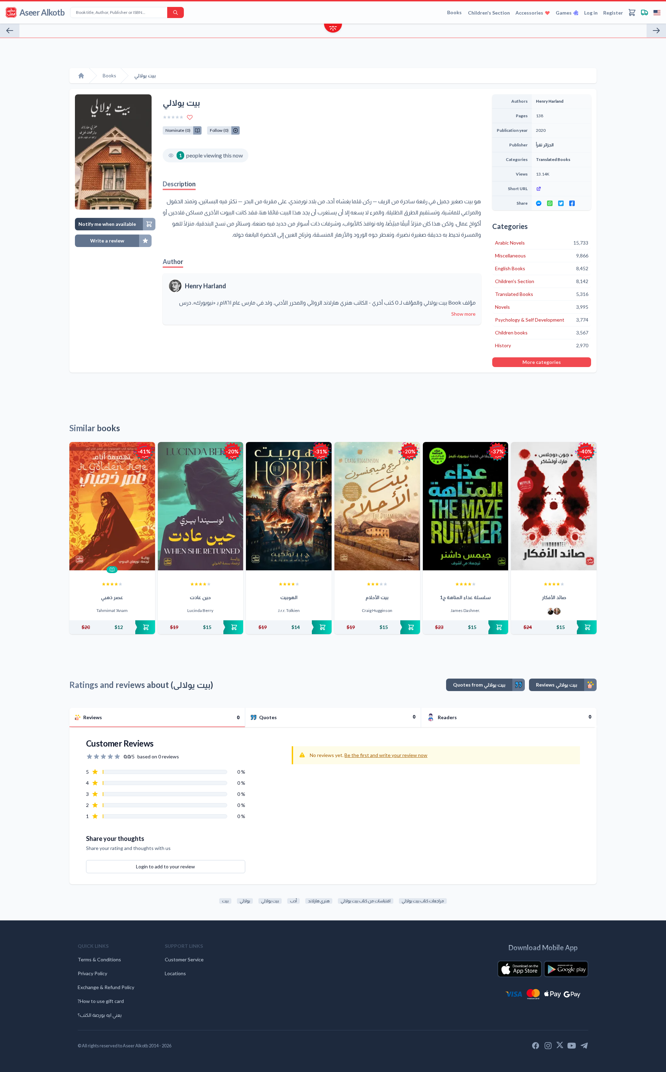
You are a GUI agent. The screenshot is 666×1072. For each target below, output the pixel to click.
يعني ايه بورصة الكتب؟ (100, 1015)
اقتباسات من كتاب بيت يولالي (366, 900)
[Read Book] (112, 569)
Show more (463, 314)
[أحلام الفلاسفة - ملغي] (9, 30)
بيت (225, 900)
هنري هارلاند (319, 900)
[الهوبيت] (289, 506)
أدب (293, 900)
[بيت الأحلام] (377, 506)
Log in (591, 13)
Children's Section (489, 13)
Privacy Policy (92, 973)
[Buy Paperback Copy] (112, 627)
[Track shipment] (644, 12)
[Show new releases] (333, 29)
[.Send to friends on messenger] (538, 203)
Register (613, 13)
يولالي (245, 900)
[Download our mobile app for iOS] (519, 969)
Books (454, 12)
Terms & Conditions (99, 959)
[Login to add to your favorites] (189, 117)
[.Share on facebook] (572, 203)
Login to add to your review (165, 866)
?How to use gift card (101, 1001)
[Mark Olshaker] (557, 611)
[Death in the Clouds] (656, 30)
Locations (175, 973)
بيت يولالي (270, 900)
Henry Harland (205, 286)
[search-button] (175, 12)
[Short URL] (561, 189)
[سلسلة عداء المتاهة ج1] (466, 506)
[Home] (81, 75)
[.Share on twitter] (561, 203)
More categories (541, 362)
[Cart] (632, 12)
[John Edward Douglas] (550, 611)
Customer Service (184, 959)
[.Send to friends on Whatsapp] (550, 203)
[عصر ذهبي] (112, 506)
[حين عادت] (201, 506)
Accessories (529, 13)
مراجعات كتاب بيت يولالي (423, 900)
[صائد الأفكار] (554, 506)
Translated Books (553, 159)
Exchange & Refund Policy (106, 987)
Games (564, 13)
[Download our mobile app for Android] (566, 969)
